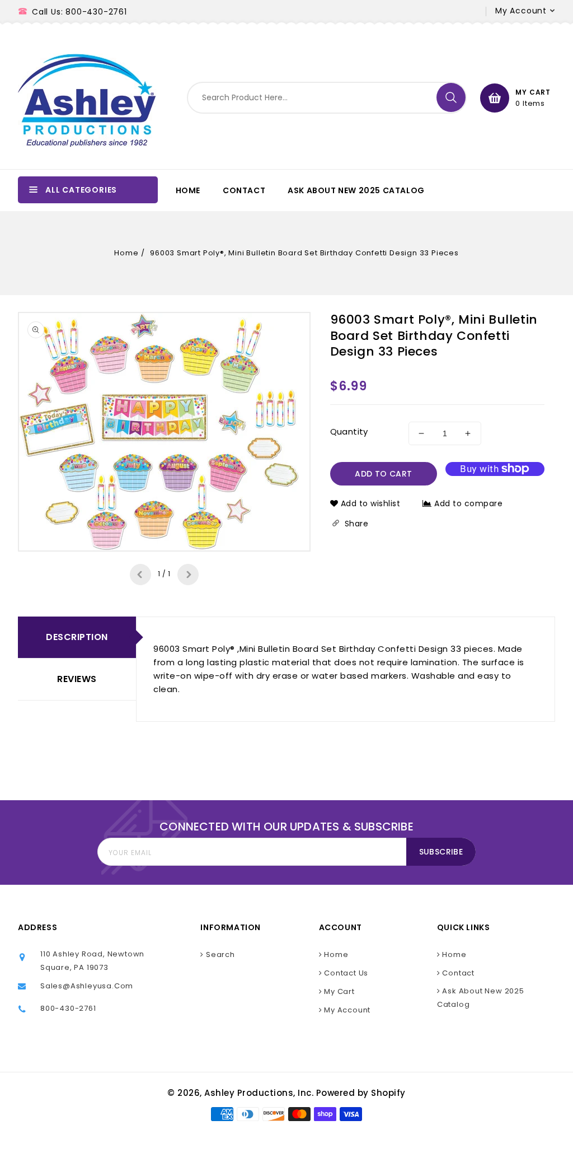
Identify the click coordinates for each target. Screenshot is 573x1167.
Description (77, 637)
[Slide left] (140, 574)
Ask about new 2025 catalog (480, 998)
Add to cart (383, 473)
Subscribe (441, 851)
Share (355, 523)
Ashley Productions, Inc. (258, 1093)
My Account (346, 1010)
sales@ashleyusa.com (86, 986)
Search (219, 954)
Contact (457, 973)
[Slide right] (188, 574)
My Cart (338, 991)
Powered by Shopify (361, 1093)
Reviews (77, 679)
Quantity (349, 431)
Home (126, 253)
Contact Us (345, 973)
